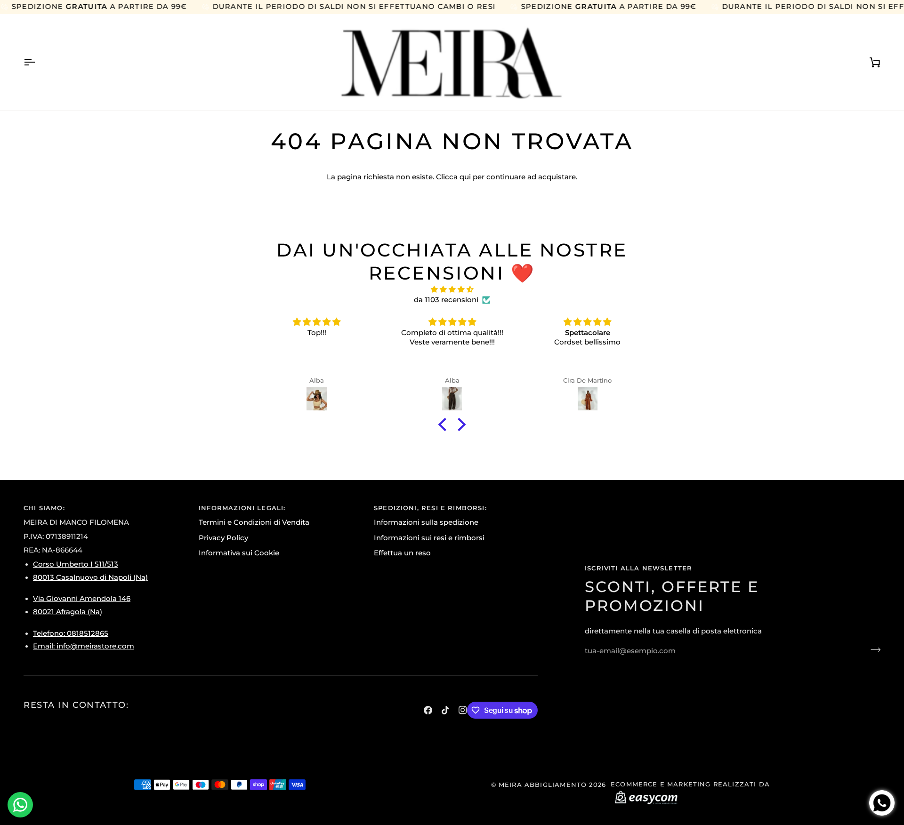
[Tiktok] (445, 710)
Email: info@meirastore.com (83, 646)
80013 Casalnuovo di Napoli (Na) (90, 577)
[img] (452, 290)
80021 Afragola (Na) (67, 612)
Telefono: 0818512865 (70, 633)
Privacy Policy (223, 538)
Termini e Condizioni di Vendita (254, 522)
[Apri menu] (38, 62)
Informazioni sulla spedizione (426, 522)
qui (465, 177)
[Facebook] (428, 710)
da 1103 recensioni (446, 300)
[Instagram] (463, 710)
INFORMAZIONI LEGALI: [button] (242, 508)
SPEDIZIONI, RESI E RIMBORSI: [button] (430, 508)
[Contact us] (20, 804)
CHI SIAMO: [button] (44, 508)
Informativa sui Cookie (239, 553)
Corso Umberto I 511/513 (75, 564)
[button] (445, 424)
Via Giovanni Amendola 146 (81, 598)
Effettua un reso (402, 553)
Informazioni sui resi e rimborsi (429, 538)
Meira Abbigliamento (543, 784)
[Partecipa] (872, 649)
